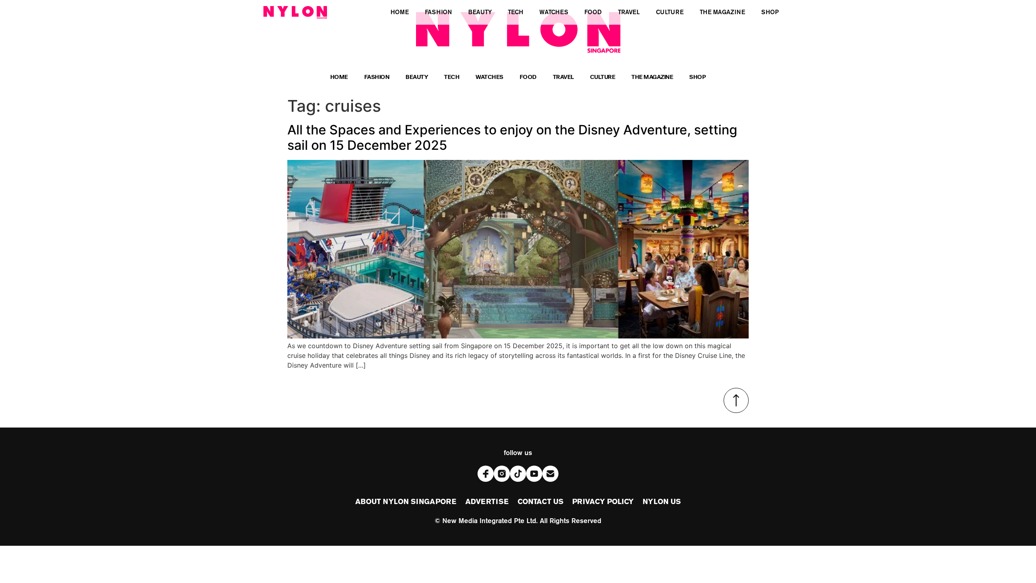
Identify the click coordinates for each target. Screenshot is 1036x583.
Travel (563, 78)
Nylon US (662, 502)
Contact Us (540, 502)
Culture (603, 78)
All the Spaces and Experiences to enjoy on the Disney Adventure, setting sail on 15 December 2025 (512, 137)
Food (528, 78)
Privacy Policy (603, 502)
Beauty (416, 78)
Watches (489, 78)
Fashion (377, 78)
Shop (697, 78)
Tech (451, 78)
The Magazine (652, 78)
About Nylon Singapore (405, 502)
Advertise (487, 502)
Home (339, 78)
